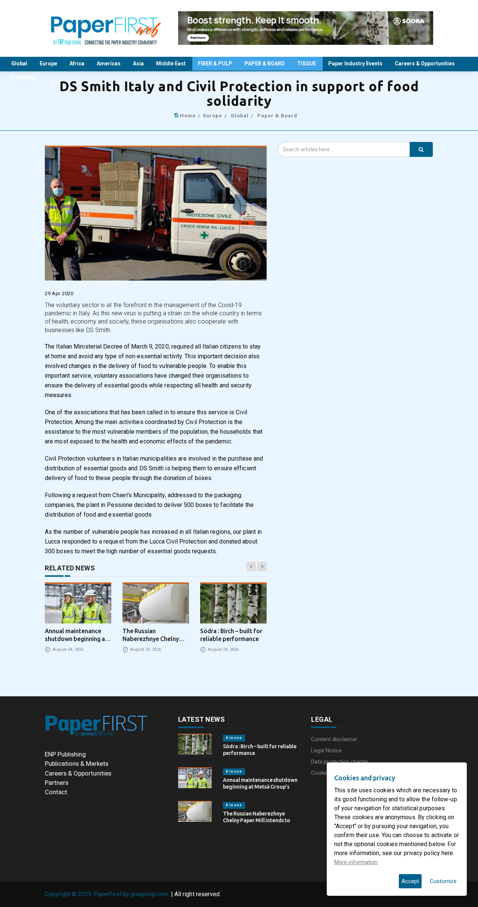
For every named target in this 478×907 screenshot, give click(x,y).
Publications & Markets (76, 763)
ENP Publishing (65, 754)
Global (19, 63)
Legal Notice (326, 750)
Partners (56, 782)
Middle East (171, 63)
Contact (56, 792)
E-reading (24, 77)
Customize (443, 881)
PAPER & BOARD (265, 63)
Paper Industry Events (356, 63)
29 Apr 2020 (59, 293)
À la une (234, 738)
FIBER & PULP (215, 63)
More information (356, 862)
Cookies (321, 773)
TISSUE (307, 63)
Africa (77, 63)
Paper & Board (277, 115)
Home (188, 115)
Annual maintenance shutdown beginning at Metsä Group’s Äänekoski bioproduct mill (260, 786)
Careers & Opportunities (425, 63)
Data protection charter (339, 761)
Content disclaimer (334, 739)
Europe (49, 63)
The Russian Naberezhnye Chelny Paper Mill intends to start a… (256, 820)
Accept (410, 881)
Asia (139, 63)
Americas (109, 63)
